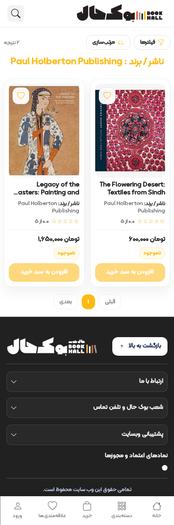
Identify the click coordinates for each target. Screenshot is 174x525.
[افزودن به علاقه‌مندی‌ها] (107, 95)
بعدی (65, 302)
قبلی (110, 302)
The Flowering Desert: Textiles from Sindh (132, 189)
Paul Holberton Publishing (134, 207)
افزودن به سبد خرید (130, 272)
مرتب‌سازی (103, 42)
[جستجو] (15, 13)
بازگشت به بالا (145, 346)
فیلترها (147, 42)
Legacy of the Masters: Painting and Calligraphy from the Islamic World (46, 196)
